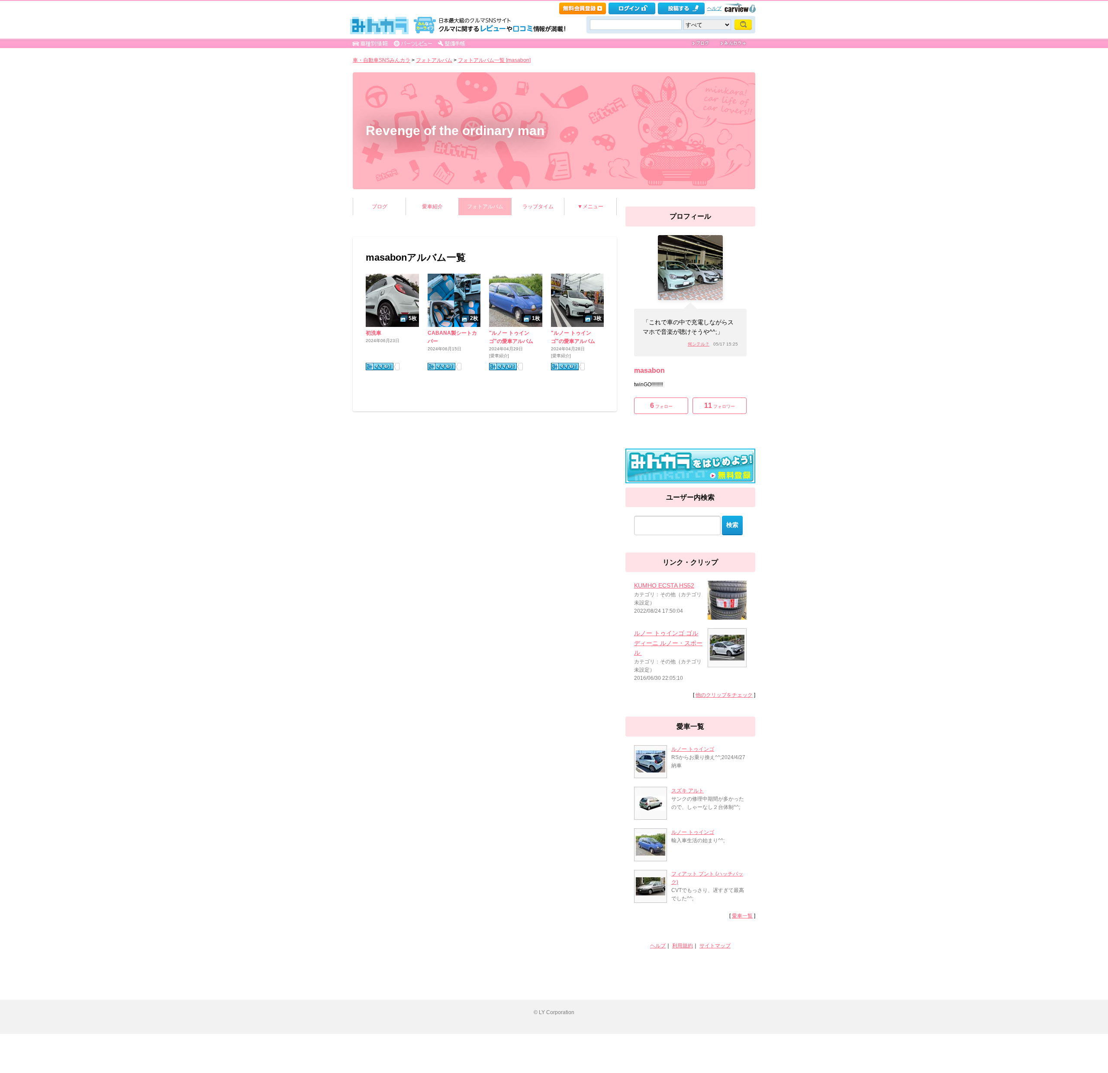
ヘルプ (714, 8)
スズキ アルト (687, 791)
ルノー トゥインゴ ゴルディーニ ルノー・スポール (668, 643)
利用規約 (682, 946)
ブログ (379, 207)
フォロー (661, 405)
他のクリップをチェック (724, 695)
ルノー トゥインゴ (692, 749)
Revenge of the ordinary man (455, 130)
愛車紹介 (432, 207)
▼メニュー (590, 207)
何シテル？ (698, 344)
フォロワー (719, 405)
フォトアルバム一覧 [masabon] (494, 60)
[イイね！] (379, 366)
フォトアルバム (434, 60)
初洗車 (373, 333)
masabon (649, 370)
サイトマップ (715, 946)
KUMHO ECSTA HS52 (664, 585)
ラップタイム (538, 207)
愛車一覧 (742, 916)
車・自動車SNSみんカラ (381, 60)
